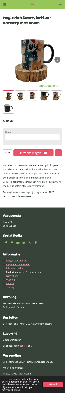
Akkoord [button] (53, 384)
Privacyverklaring (14, 268)
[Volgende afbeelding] (57, 60)
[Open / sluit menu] (5, 5)
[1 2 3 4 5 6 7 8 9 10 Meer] (7, 153)
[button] (8, 95)
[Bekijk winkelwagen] (60, 5)
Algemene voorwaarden (18, 264)
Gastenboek (12, 275)
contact (23, 345)
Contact (10, 283)
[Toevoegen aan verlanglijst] (58, 153)
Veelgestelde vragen (16, 260)
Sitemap (10, 287)
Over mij (10, 279)
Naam (8, 132)
